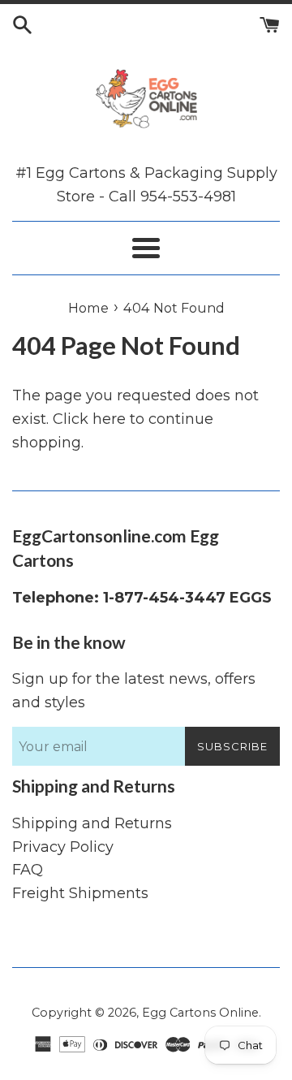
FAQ (27, 870)
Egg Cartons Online (200, 1012)
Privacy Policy (63, 847)
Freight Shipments (80, 893)
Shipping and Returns (92, 823)
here (109, 419)
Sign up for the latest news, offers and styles (134, 690)
